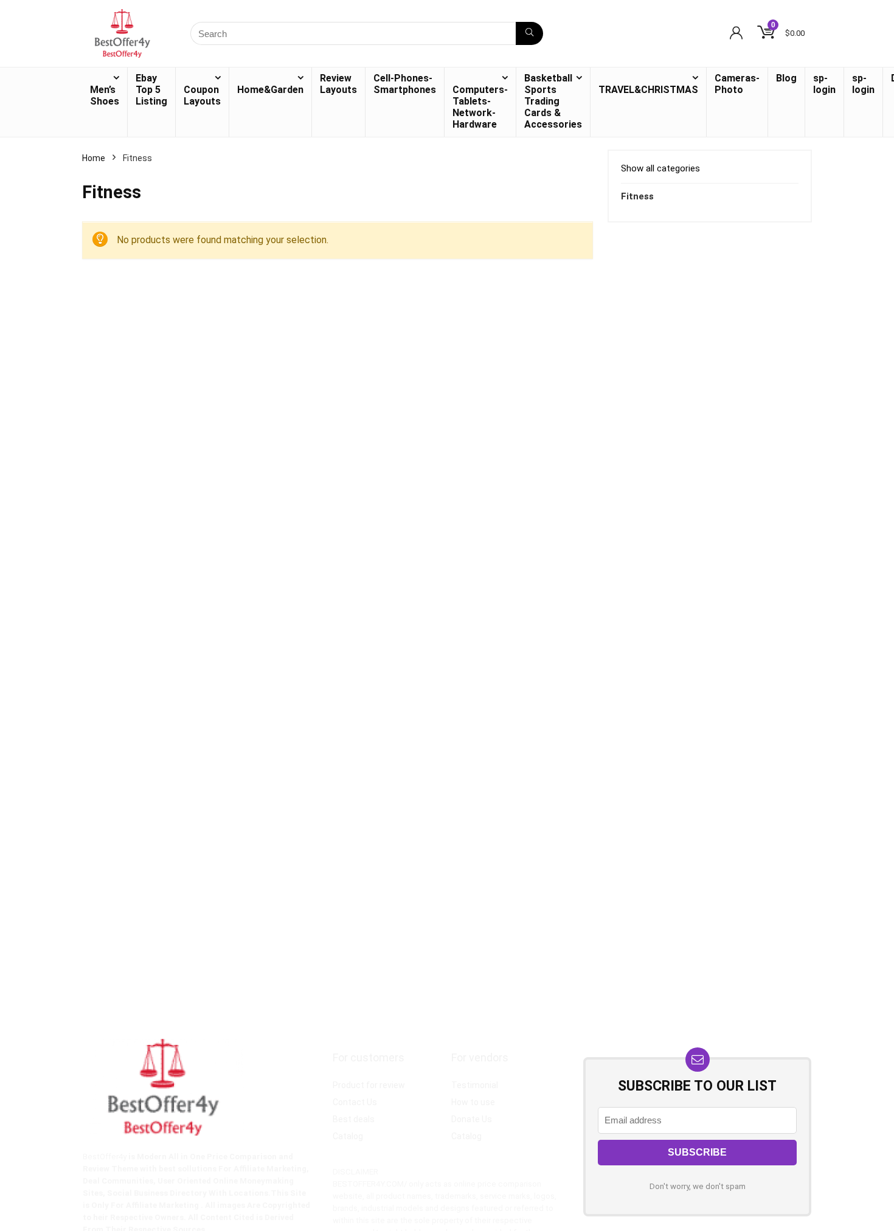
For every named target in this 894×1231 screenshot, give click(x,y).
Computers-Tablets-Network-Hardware (480, 107)
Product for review (369, 1085)
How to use (473, 1102)
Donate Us (471, 1119)
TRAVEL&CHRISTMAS (648, 89)
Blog (786, 78)
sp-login (824, 83)
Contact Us (355, 1102)
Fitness (637, 196)
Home (93, 158)
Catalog (348, 1136)
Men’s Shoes (104, 95)
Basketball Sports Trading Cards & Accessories (553, 101)
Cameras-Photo (737, 83)
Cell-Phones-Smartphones (404, 83)
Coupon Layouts (202, 95)
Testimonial (474, 1085)
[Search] (529, 33)
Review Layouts (338, 83)
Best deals (354, 1119)
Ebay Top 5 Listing (151, 89)
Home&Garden (270, 89)
